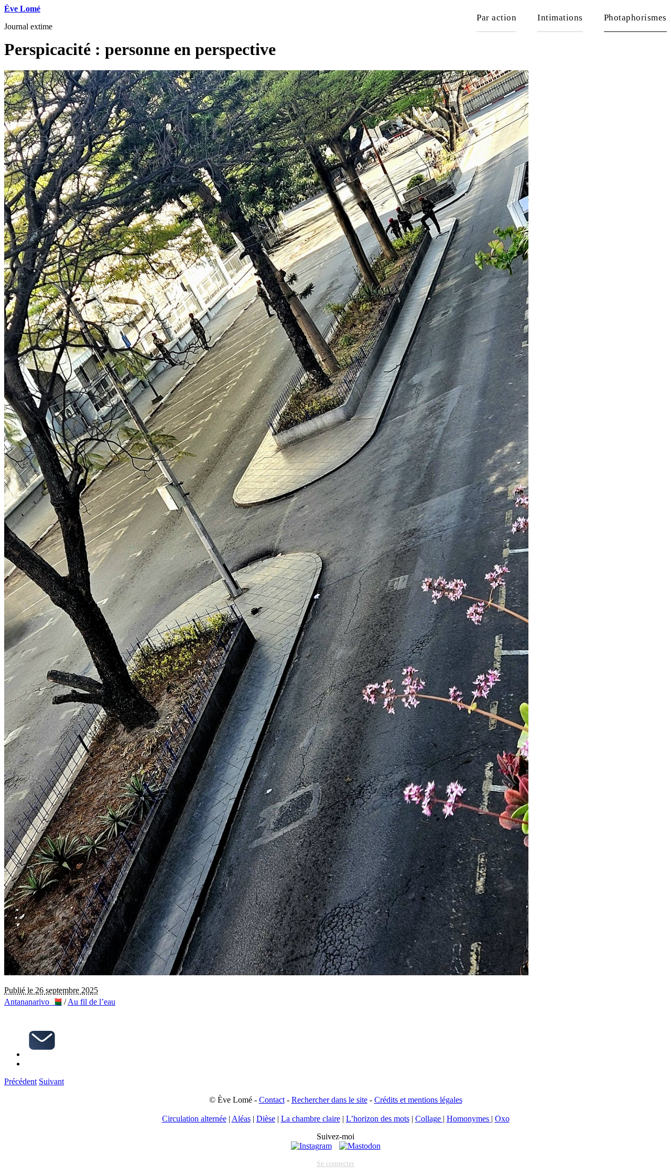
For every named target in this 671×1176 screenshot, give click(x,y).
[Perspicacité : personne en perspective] (266, 972)
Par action (496, 18)
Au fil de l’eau (91, 1001)
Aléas (241, 1118)
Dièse (265, 1118)
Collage (429, 1118)
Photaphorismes (635, 18)
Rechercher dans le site (329, 1099)
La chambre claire (310, 1118)
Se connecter (335, 1163)
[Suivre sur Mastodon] (360, 1145)
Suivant (51, 1081)
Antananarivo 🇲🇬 (33, 1001)
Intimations (560, 18)
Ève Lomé (22, 8)
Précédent (20, 1081)
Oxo (502, 1118)
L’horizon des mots (377, 1118)
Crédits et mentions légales (418, 1099)
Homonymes (469, 1118)
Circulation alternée (194, 1118)
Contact (272, 1099)
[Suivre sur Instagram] (311, 1145)
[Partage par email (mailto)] (42, 1054)
